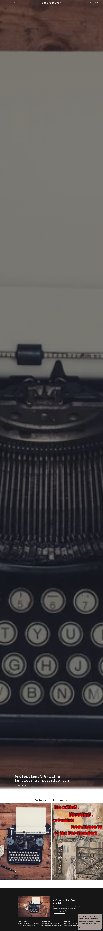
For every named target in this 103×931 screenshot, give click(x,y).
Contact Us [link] (13, 2)
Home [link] (5, 2)
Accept (89, 926)
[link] (51, 3)
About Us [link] (89, 2)
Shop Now (20, 785)
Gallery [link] (97, 2)
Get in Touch (59, 911)
